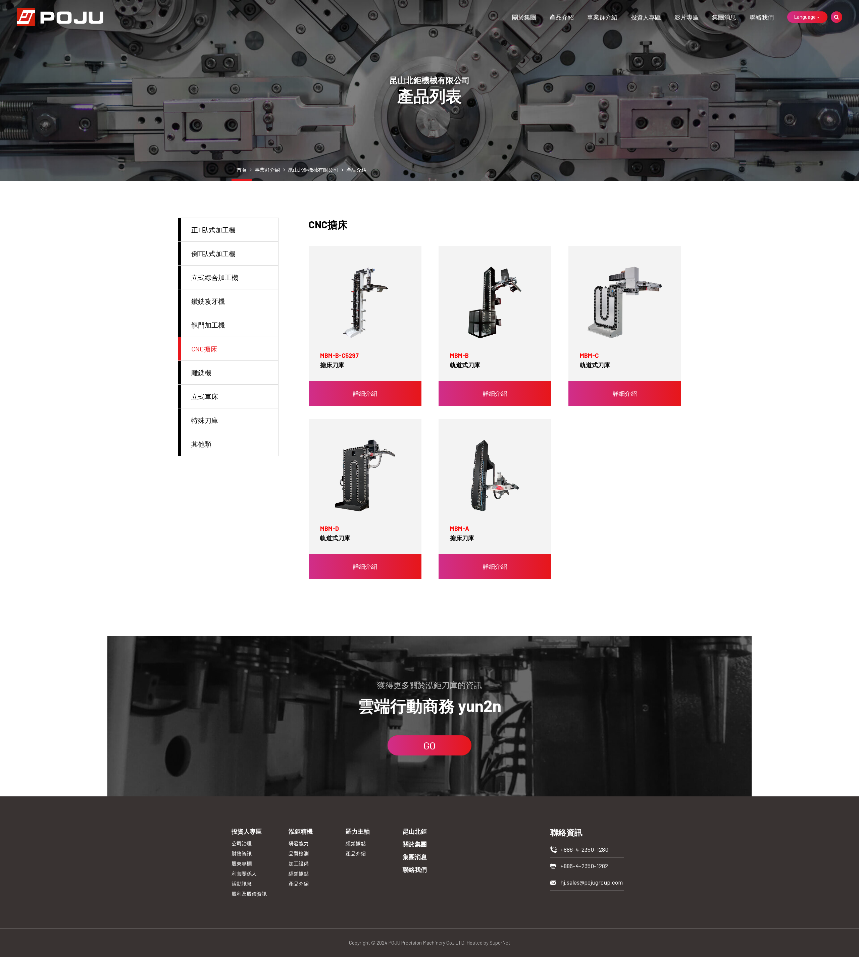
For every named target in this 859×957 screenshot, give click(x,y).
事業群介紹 (602, 17)
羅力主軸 (358, 831)
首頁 (242, 170)
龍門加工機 (208, 325)
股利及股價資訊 (249, 894)
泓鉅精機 (301, 831)
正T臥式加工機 (213, 230)
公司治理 (242, 843)
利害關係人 (244, 873)
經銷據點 (299, 873)
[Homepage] (60, 17)
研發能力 (299, 843)
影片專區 (686, 17)
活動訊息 (242, 884)
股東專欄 (242, 863)
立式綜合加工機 (214, 277)
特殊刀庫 (204, 420)
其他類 (201, 444)
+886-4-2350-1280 (584, 849)
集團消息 (724, 17)
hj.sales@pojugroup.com (591, 882)
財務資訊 (242, 853)
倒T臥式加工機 (213, 253)
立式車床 (204, 396)
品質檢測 (299, 853)
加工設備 (299, 863)
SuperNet (500, 943)
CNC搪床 (204, 349)
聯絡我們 (762, 17)
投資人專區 (646, 17)
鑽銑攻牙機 (208, 301)
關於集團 (524, 17)
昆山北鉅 (415, 831)
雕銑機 (201, 373)
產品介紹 (562, 17)
